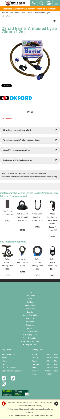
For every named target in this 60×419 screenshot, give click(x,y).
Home (30, 292)
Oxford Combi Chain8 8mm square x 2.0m (37, 217)
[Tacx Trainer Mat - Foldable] (7, 208)
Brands (30, 312)
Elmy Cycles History (30, 331)
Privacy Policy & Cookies (30, 341)
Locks (23, 13)
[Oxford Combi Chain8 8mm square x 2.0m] (37, 211)
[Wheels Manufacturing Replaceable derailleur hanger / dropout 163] (52, 211)
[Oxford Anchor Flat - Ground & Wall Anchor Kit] (22, 211)
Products (5, 13)
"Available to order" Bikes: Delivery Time (21, 140)
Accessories (14, 13)
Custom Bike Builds (30, 315)
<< (50, 21)
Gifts (30, 299)
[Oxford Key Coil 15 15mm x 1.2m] (22, 256)
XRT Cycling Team (30, 335)
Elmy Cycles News (30, 345)
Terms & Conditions (30, 338)
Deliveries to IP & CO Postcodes (17, 160)
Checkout (30, 302)
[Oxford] (16, 105)
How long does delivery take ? (17, 130)
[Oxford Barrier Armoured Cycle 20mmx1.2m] (30, 59)
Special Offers (30, 305)
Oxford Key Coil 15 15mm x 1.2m (22, 262)
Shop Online (30, 295)
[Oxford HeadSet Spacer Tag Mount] (52, 256)
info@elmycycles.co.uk (15, 371)
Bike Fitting (30, 319)
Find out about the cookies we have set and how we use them (30, 416)
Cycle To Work (30, 309)
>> (59, 21)
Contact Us (30, 325)
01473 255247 (10, 368)
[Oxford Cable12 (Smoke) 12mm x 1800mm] (7, 256)
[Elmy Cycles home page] (15, 3)
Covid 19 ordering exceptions (16, 150)
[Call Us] (34, 2)
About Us (30, 328)
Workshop (30, 322)
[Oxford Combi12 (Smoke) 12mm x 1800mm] (37, 256)
